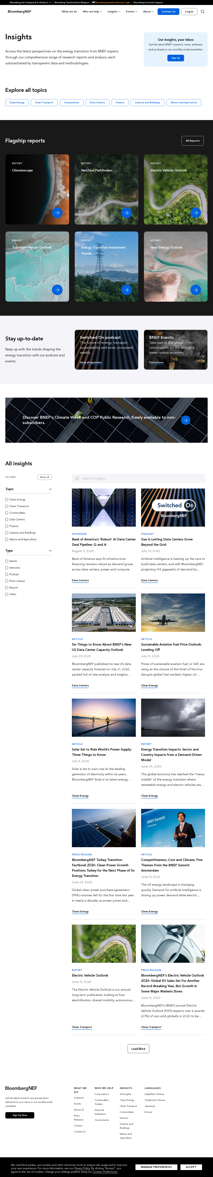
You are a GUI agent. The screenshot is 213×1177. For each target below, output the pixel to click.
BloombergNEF (19, 11)
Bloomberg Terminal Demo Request (72, 2)
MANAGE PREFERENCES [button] (156, 1167)
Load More (138, 1048)
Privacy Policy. (82, 1168)
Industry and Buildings (147, 102)
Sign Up (175, 58)
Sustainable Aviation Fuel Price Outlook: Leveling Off (171, 647)
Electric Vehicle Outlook (90, 975)
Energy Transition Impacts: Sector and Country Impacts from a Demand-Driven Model (171, 754)
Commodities (71, 102)
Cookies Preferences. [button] (105, 1172)
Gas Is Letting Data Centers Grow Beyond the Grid (167, 542)
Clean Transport (44, 102)
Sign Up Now (20, 1115)
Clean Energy (16, 102)
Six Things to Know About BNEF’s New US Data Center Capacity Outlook (101, 647)
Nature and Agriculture (184, 102)
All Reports (193, 140)
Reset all (44, 477)
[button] (31, 2)
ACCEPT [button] (191, 1167)
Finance (120, 102)
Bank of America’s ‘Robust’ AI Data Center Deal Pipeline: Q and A (104, 542)
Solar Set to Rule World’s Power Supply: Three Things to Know (102, 752)
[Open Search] (202, 12)
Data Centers (97, 102)
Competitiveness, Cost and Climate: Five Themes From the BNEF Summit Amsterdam (172, 865)
